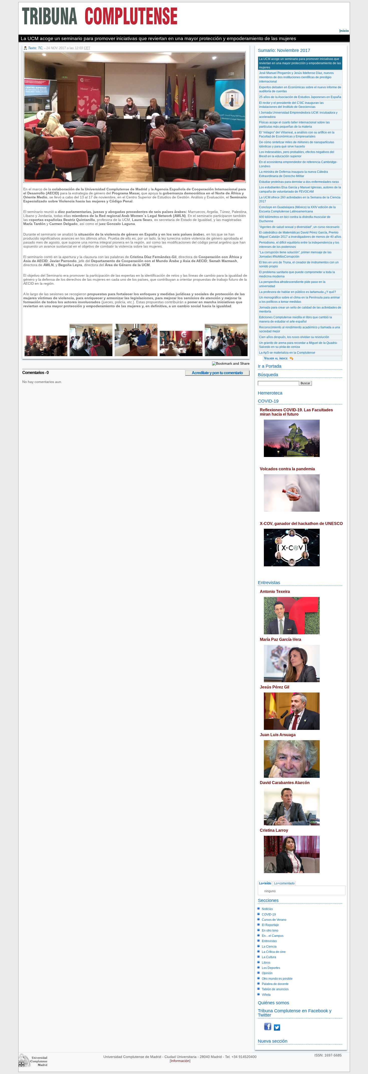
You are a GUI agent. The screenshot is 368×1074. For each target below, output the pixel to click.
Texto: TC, (36, 48)
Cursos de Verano (274, 920)
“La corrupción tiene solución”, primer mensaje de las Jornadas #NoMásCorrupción (295, 254)
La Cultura (269, 957)
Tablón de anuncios (275, 989)
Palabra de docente (275, 984)
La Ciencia (269, 946)
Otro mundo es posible (277, 978)
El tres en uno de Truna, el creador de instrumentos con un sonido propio (299, 264)
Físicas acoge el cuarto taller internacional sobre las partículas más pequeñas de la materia (294, 124)
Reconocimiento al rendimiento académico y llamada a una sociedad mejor (299, 329)
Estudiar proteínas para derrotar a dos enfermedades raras (299, 182)
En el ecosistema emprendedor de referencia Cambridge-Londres (298, 164)
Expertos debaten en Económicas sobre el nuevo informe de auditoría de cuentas (300, 89)
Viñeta (266, 994)
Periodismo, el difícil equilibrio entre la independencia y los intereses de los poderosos (299, 245)
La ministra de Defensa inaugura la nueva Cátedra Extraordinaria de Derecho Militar (293, 174)
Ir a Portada (269, 366)
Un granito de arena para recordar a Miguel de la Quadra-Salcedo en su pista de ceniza (298, 345)
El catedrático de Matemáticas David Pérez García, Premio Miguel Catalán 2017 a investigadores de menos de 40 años (300, 235)
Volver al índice (276, 358)
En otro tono (270, 930)
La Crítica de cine (274, 952)
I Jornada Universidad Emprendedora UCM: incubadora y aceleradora (298, 115)
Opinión (267, 973)
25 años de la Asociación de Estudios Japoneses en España (300, 97)
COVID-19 (268, 401)
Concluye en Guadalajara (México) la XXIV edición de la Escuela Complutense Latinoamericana (297, 209)
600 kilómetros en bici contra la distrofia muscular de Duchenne (294, 219)
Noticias (267, 909)
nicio (344, 31)
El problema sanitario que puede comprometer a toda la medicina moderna (297, 274)
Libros (266, 962)
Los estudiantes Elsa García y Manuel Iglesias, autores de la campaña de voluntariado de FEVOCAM (300, 189)
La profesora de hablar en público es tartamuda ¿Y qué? (297, 292)
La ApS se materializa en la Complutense (287, 352)
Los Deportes (271, 968)
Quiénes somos (273, 1002)
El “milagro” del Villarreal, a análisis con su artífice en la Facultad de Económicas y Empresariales (296, 134)
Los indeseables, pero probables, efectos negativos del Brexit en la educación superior (296, 154)
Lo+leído (265, 883)
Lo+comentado (284, 883)
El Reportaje (270, 925)
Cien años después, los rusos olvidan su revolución (294, 337)
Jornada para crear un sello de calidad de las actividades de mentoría (300, 310)
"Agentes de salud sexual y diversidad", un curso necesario (299, 227)
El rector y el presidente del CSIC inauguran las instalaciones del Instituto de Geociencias (291, 105)
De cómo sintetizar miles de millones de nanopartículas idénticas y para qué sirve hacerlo (296, 144)
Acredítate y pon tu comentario (217, 373)
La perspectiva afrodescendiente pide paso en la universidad (292, 284)
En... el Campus (272, 936)
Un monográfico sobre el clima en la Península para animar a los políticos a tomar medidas (299, 299)
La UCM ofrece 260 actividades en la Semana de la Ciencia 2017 (299, 199)
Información (180, 1061)
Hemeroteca (270, 393)
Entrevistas (269, 582)
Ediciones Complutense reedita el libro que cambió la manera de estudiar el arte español (295, 319)
